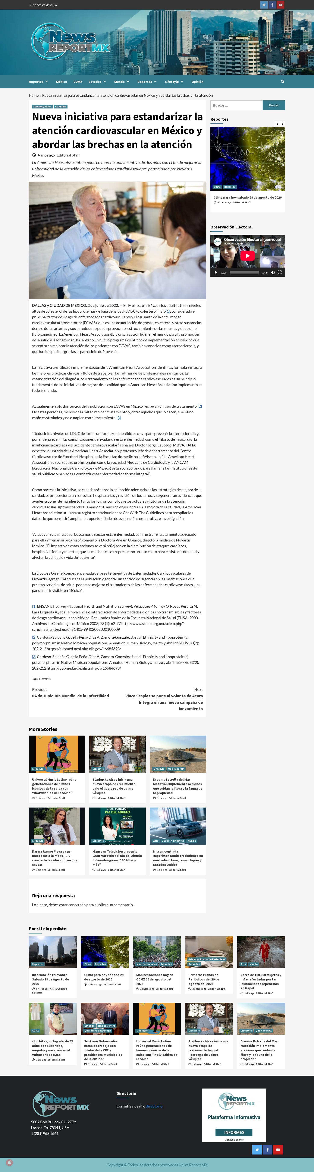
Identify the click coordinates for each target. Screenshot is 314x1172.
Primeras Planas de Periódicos (207, 959)
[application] (247, 256)
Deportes (145, 81)
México (61, 81)
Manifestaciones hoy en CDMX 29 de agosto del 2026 (154, 979)
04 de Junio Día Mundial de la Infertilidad (70, 692)
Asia (155, 840)
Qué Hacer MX (176, 768)
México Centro (106, 1025)
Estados (95, 81)
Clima (217, 186)
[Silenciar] (273, 272)
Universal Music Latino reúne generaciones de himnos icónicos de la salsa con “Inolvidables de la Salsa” (54, 786)
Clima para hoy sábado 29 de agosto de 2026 (248, 197)
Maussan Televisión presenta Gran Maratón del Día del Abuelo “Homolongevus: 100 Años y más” (117, 858)
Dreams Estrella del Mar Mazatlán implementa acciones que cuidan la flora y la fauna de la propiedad (177, 786)
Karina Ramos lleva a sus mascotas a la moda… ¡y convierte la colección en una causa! (54, 858)
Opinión (198, 81)
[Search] (282, 82)
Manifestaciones (146, 964)
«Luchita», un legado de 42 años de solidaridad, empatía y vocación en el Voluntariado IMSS (52, 1047)
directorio (154, 1106)
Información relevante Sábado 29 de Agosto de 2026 (50, 979)
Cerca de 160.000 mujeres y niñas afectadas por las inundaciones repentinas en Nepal (261, 981)
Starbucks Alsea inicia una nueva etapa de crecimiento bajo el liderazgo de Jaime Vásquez (114, 786)
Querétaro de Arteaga (97, 1030)
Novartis (45, 678)
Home (34, 95)
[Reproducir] (216, 272)
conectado (77, 904)
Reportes (36, 81)
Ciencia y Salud (42, 106)
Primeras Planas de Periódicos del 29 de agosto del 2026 (203, 979)
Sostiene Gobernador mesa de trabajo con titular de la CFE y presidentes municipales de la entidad (103, 1050)
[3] (118, 417)
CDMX (77, 81)
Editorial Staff (68, 155)
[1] (168, 311)
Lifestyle (172, 81)
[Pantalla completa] (279, 272)
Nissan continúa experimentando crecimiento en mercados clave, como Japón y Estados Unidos (178, 858)
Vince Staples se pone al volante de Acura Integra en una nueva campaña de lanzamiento (164, 699)
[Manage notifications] (9, 1162)
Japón (165, 840)
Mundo (119, 81)
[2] (200, 406)
